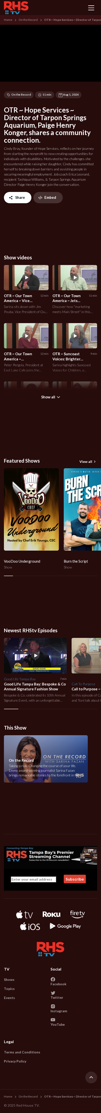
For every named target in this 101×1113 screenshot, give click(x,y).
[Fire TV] (77, 914)
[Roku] (51, 914)
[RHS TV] (16, 7)
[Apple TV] (24, 914)
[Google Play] (65, 926)
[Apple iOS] (30, 926)
